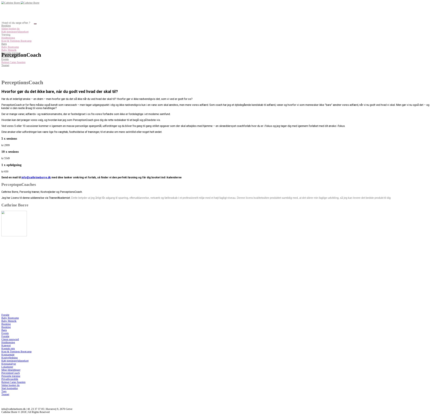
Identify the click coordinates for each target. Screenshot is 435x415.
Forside (5, 314)
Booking (6, 324)
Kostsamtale (7, 354)
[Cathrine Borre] (20, 2)
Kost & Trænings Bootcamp (16, 351)
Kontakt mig (8, 348)
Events (5, 333)
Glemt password (10, 339)
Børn (4, 330)
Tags (3, 391)
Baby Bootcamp (10, 317)
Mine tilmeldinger (10, 369)
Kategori (6, 345)
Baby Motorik (8, 321)
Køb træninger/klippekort (15, 360)
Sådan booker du (10, 385)
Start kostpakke (9, 388)
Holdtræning (8, 342)
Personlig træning (10, 376)
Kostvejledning (9, 357)
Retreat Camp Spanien (13, 382)
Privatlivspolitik (9, 379)
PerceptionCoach (10, 373)
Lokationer (7, 366)
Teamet (5, 394)
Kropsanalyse (8, 363)
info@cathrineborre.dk (36, 177)
